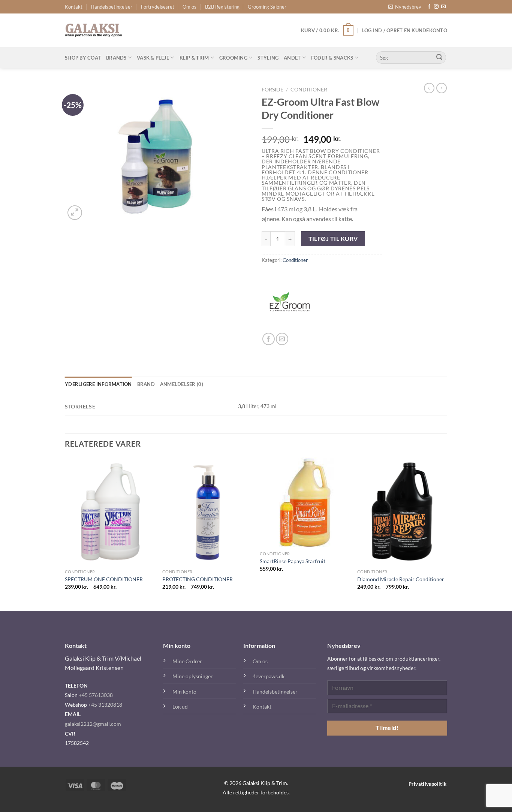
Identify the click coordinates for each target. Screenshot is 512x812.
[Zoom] (74, 212)
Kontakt (73, 7)
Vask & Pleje (153, 58)
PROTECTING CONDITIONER (197, 579)
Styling (267, 58)
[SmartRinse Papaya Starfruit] (305, 502)
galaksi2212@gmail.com (93, 724)
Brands (116, 58)
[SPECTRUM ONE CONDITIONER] (110, 511)
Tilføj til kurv (333, 238)
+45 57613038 (96, 695)
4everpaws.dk (268, 676)
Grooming (233, 58)
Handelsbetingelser (111, 7)
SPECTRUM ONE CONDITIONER (104, 579)
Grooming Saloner (267, 7)
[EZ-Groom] (290, 305)
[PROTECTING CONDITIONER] (207, 511)
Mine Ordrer (187, 661)
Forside (272, 90)
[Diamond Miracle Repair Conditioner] (402, 511)
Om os (189, 7)
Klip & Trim (194, 58)
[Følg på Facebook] (429, 6)
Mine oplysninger (192, 676)
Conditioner (308, 90)
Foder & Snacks (332, 58)
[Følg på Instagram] (436, 6)
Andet (292, 58)
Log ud (180, 706)
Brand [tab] (146, 384)
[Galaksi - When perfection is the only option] (93, 30)
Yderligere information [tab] (98, 384)
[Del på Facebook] (268, 339)
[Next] (446, 533)
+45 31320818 (105, 704)
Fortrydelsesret (157, 7)
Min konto (184, 691)
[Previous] (65, 533)
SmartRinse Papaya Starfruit (292, 561)
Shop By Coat (83, 58)
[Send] (439, 57)
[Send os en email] (443, 6)
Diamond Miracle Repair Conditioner (400, 579)
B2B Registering (222, 7)
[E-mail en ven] (282, 339)
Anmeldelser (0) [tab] (181, 384)
